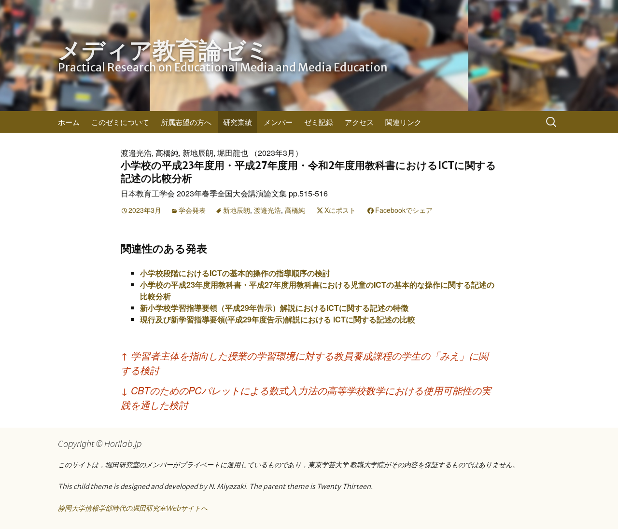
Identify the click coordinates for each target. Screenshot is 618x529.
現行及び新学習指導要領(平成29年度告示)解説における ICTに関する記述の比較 (277, 319)
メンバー (278, 122)
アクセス (359, 122)
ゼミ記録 (318, 122)
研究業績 (237, 122)
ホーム (69, 122)
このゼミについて (120, 122)
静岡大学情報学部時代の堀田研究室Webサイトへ (133, 508)
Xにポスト (340, 210)
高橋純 (295, 210)
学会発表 (192, 210)
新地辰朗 (236, 210)
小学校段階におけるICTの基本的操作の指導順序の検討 (235, 272)
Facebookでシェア (404, 210)
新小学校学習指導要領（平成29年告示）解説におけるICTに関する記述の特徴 (274, 307)
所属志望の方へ (186, 122)
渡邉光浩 (267, 210)
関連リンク (403, 122)
